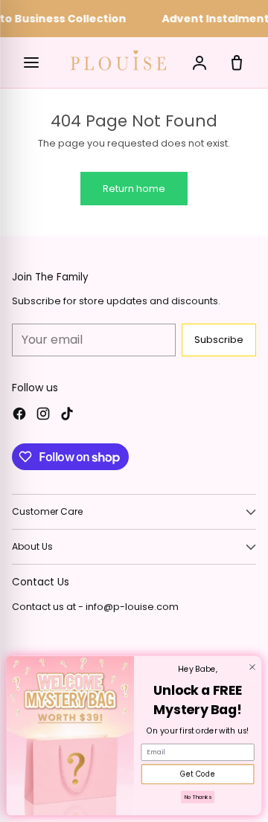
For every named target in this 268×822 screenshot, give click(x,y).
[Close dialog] (252, 667)
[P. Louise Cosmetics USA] (118, 60)
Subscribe (218, 339)
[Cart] (236, 62)
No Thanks (198, 797)
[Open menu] (31, 62)
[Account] (199, 62)
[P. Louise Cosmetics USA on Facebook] (19, 416)
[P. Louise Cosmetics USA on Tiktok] (67, 416)
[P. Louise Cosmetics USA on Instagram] (43, 416)
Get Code (197, 774)
